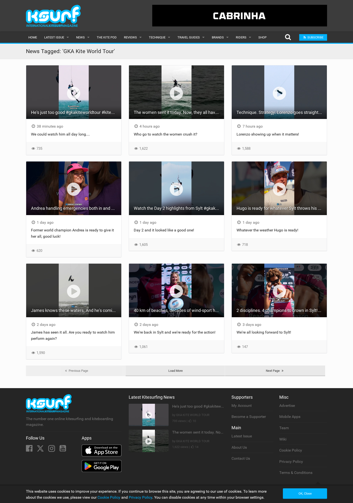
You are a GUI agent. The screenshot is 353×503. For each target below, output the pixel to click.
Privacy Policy (291, 461)
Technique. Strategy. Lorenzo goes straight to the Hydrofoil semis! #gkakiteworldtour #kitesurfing (282, 112)
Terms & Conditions (295, 472)
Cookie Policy (290, 450)
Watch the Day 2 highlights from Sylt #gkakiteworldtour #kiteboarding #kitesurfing (179, 208)
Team (284, 428)
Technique (157, 37)
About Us (239, 447)
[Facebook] (29, 449)
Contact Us (240, 458)
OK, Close (305, 493)
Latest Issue (54, 37)
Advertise (287, 405)
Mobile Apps (289, 416)
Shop (262, 37)
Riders (241, 37)
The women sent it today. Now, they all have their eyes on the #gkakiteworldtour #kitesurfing (179, 112)
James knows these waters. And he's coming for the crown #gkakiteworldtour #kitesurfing (76, 310)
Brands (218, 37)
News (80, 37)
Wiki (282, 439)
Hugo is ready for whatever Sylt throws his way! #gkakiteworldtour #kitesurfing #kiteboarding (282, 208)
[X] (41, 449)
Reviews (130, 37)
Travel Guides (188, 37)
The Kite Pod (107, 37)
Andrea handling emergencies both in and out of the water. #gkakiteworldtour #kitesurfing (76, 208)
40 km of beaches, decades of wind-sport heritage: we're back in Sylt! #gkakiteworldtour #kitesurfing (179, 310)
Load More (175, 371)
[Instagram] (52, 449)
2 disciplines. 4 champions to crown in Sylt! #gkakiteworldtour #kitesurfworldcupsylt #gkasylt (282, 310)
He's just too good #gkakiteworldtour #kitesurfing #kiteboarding (76, 112)
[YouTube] (63, 449)
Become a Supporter (248, 416)
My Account (241, 405)
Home (32, 37)
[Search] (287, 37)
